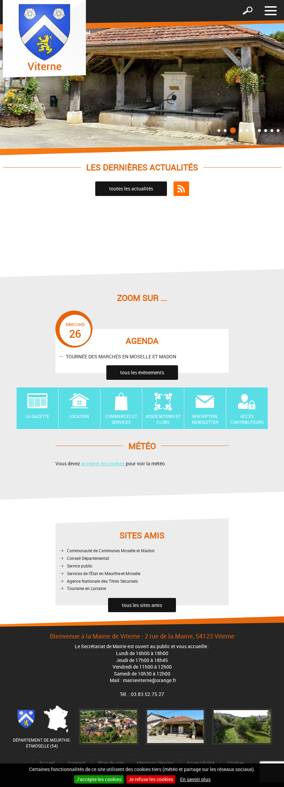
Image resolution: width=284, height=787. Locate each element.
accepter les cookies (103, 463)
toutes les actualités (131, 188)
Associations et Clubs (163, 419)
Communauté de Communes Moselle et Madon (110, 550)
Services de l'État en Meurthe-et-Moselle (103, 573)
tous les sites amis (142, 605)
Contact (76, 763)
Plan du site (111, 763)
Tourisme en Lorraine (86, 588)
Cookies (236, 763)
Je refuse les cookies (150, 779)
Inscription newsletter (205, 419)
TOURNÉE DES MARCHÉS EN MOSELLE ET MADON (121, 356)
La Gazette (37, 416)
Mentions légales (155, 763)
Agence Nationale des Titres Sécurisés (102, 581)
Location (79, 416)
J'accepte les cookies (99, 779)
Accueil (47, 763)
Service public (79, 566)
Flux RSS (181, 188)
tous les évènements (142, 372)
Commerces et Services (121, 419)
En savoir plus (195, 779)
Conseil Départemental (88, 558)
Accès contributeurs (247, 419)
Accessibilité (200, 763)
